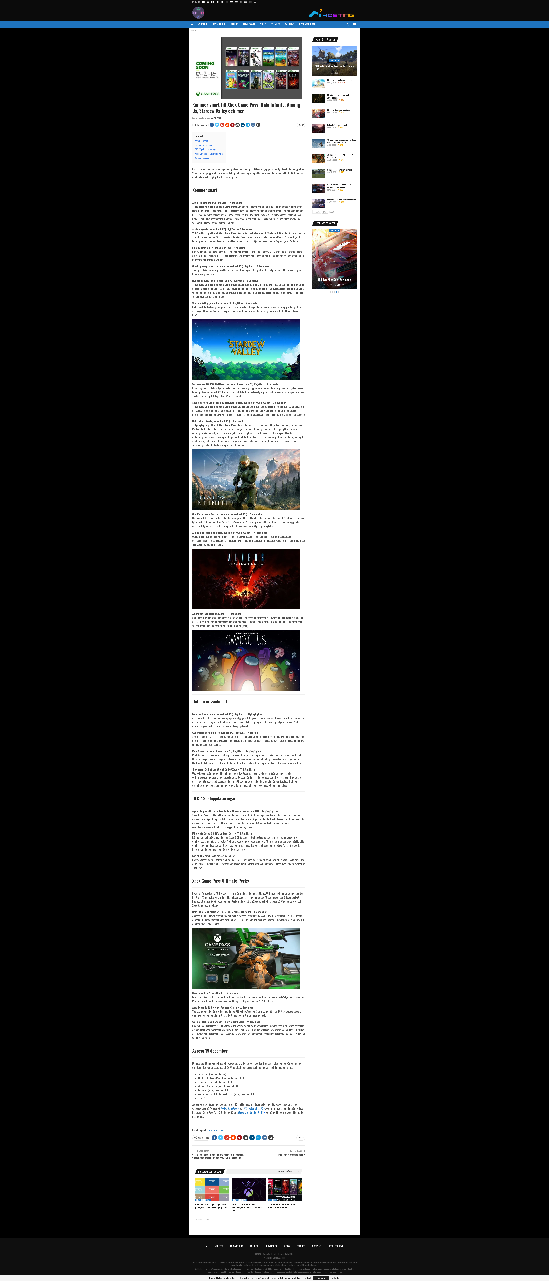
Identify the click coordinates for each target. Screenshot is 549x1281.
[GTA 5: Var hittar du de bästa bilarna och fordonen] (318, 188)
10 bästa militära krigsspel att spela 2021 (334, 67)
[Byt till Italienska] (222, 1)
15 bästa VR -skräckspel (337, 124)
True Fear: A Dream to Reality (291, 1154)
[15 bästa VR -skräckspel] (318, 128)
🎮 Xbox (272, 1200)
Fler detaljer (335, 1278)
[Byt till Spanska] (236, 1)
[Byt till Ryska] (203, 1)
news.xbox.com (216, 1130)
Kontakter (196, 2)
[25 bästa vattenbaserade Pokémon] (318, 83)
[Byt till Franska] (217, 1)
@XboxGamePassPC (253, 1108)
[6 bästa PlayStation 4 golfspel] (318, 173)
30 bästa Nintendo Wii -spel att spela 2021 (340, 156)
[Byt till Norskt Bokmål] (227, 1)
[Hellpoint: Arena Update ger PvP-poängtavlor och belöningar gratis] (212, 1189)
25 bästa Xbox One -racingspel (339, 109)
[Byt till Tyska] (255, 1)
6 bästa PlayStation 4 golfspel (340, 169)
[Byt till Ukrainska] (245, 1)
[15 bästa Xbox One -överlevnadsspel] (318, 203)
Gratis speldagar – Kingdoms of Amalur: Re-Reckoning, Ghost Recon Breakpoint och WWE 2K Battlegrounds (218, 1156)
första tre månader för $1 (250, 1112)
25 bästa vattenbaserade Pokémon (341, 79)
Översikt (289, 24)
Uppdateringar (307, 24)
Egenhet (234, 24)
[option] (334, 259)
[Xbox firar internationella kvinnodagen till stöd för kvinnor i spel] (249, 1189)
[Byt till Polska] (231, 1)
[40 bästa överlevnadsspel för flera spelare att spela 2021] (318, 143)
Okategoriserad (203, 1200)
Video (263, 24)
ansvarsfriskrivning (312, 1271)
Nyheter (202, 24)
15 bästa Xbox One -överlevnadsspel (341, 199)
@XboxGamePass (228, 1108)
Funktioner (249, 24)
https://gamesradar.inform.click (226, 1262)
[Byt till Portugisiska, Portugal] (250, 1)
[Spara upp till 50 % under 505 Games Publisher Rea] (285, 1189)
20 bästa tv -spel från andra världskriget (339, 96)
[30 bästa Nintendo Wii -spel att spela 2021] (318, 158)
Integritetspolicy (335, 1271)
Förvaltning (218, 24)
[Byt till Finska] (212, 1)
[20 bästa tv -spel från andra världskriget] (318, 98)
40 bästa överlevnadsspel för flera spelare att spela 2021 (341, 141)
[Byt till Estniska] (208, 1)
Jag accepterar (321, 1277)
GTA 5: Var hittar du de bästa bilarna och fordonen (339, 186)
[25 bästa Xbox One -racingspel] (318, 113)
